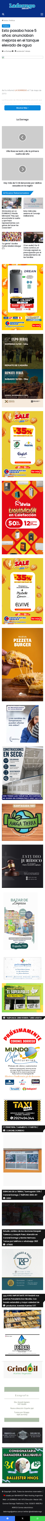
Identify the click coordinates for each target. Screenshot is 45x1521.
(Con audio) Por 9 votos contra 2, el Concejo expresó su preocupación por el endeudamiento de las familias (32, 251)
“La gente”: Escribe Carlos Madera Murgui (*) (11, 246)
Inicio (5, 20)
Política (12, 20)
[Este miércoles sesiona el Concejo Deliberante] (33, 203)
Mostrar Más (22, 108)
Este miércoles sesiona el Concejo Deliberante (32, 213)
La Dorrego (8, 51)
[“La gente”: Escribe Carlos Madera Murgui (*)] (12, 236)
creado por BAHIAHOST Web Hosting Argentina (24, 1495)
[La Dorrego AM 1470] (22, 6)
